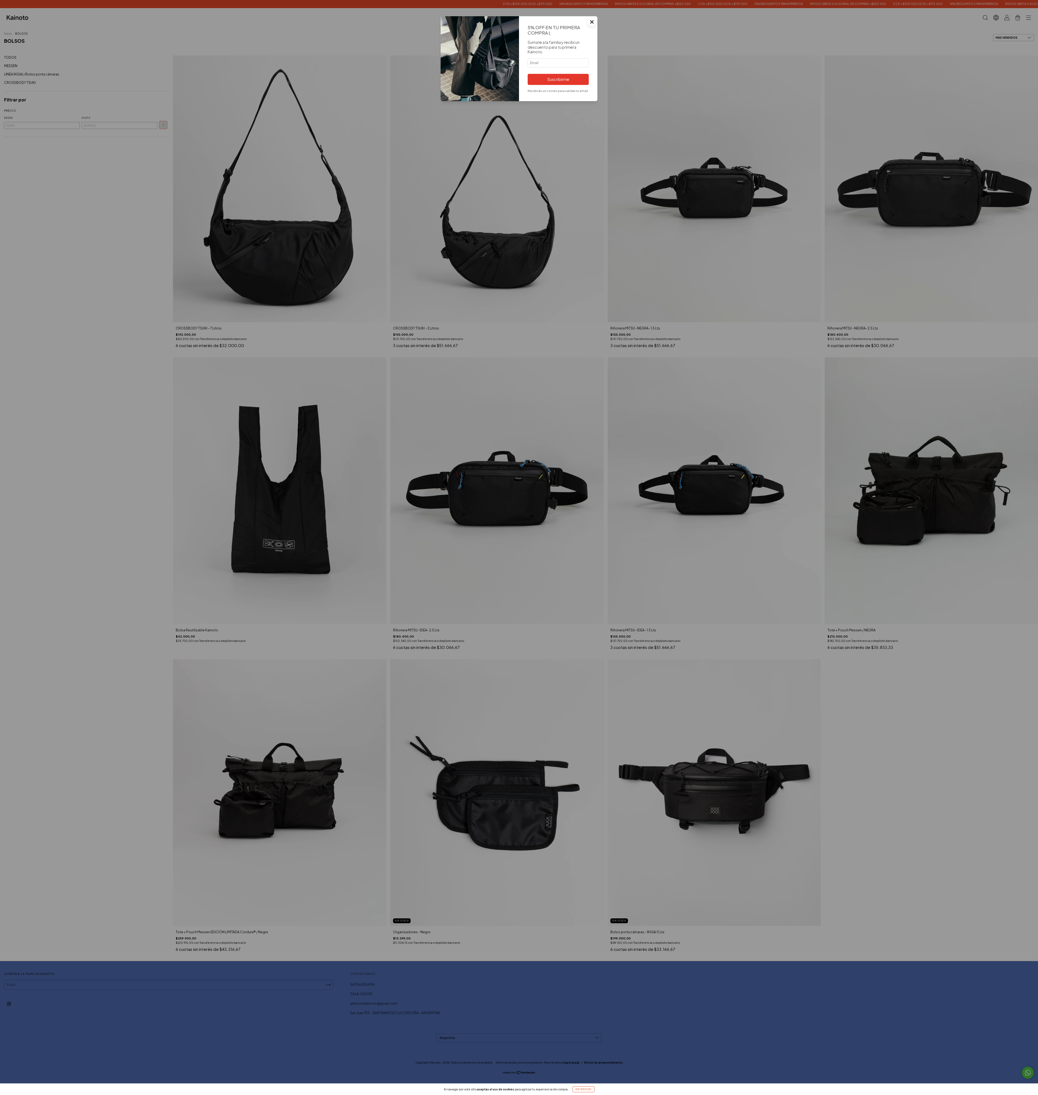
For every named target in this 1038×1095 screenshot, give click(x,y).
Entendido (583, 1089)
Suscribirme (558, 79)
